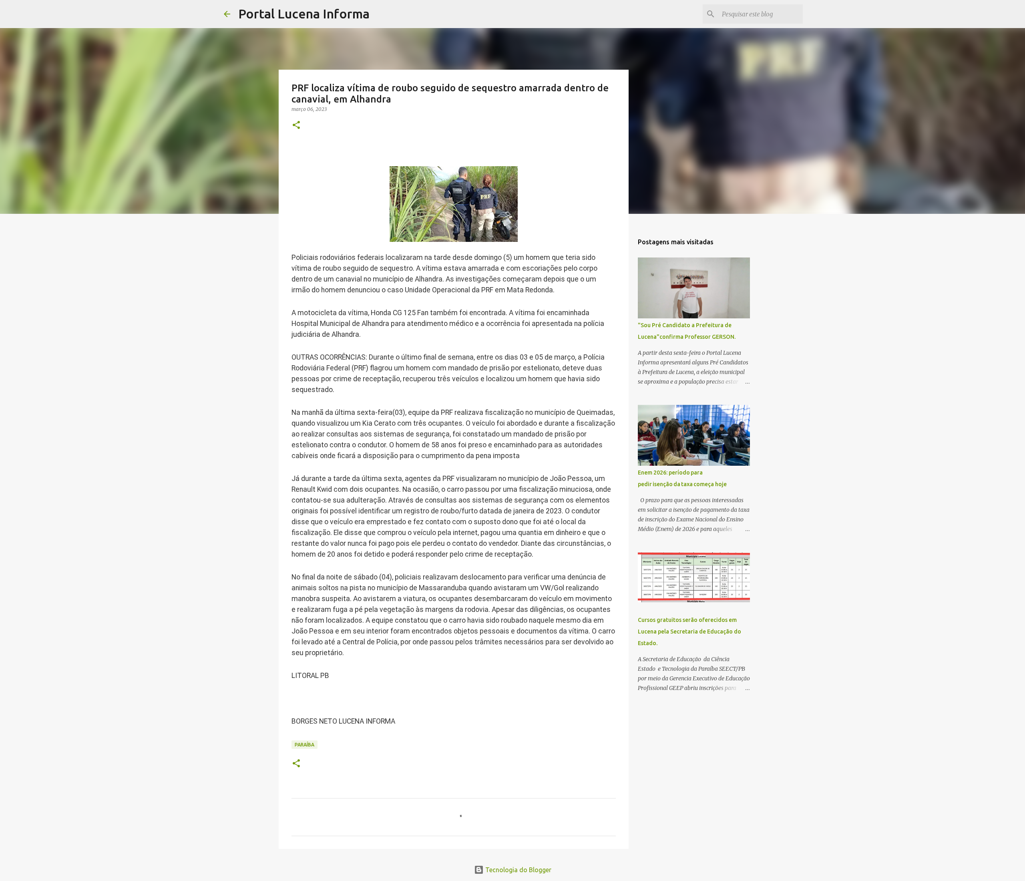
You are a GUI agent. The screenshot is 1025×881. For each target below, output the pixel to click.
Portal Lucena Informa (304, 13)
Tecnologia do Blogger (517, 869)
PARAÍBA (304, 744)
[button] (296, 125)
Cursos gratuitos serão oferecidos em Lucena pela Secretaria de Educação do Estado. (689, 631)
